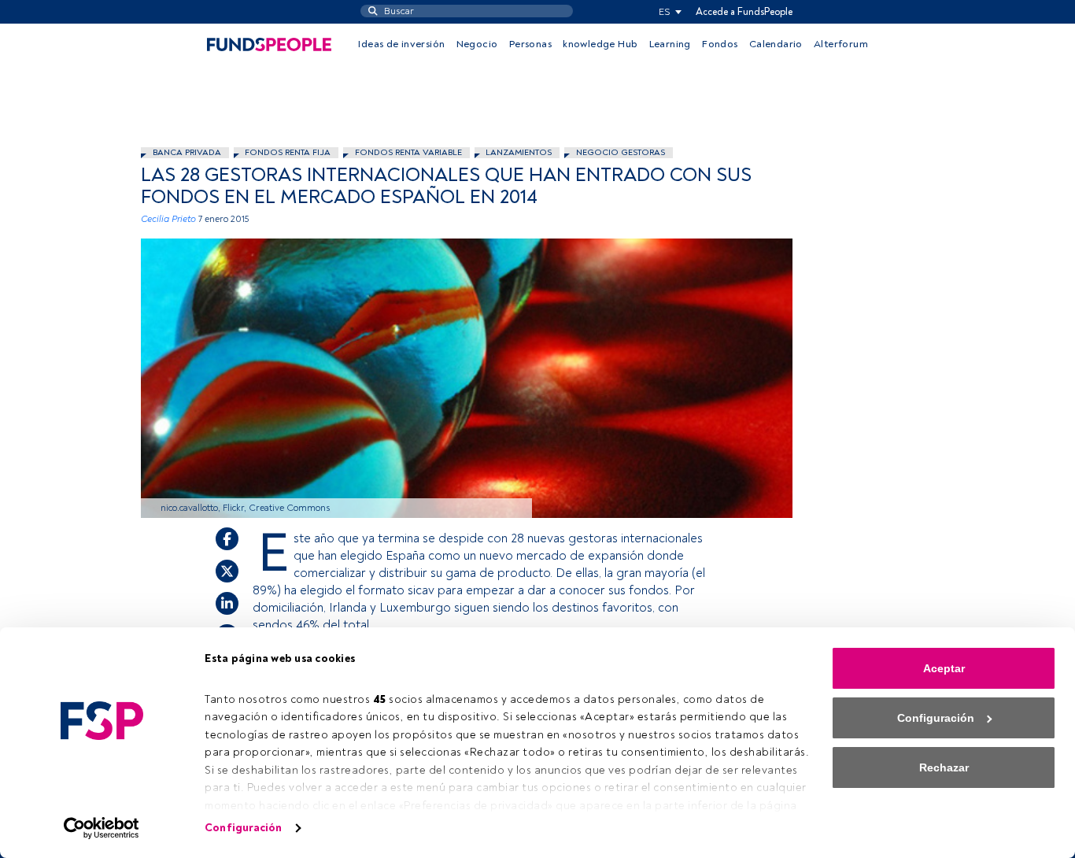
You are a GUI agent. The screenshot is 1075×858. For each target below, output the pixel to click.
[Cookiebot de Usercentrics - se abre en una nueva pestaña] (102, 828)
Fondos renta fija (288, 152)
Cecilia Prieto (168, 219)
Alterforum (841, 44)
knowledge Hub (600, 44)
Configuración (243, 827)
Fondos (719, 44)
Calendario (776, 44)
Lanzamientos (519, 152)
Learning (670, 44)
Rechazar (944, 767)
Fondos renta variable (408, 152)
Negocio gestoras (620, 152)
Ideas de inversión (401, 44)
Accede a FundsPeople (744, 12)
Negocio (477, 44)
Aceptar (944, 668)
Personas (530, 44)
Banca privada (187, 152)
